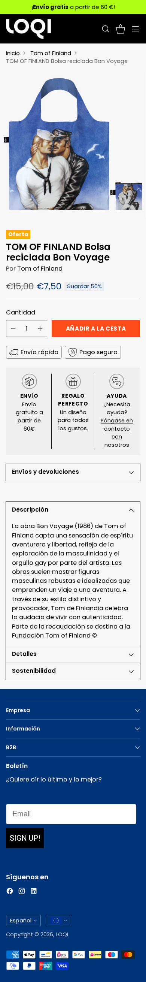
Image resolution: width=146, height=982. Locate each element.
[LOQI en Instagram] (21, 892)
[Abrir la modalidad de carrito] (120, 29)
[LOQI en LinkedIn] (33, 892)
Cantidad (20, 312)
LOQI (62, 934)
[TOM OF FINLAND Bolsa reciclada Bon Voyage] (73, 145)
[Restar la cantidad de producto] (13, 328)
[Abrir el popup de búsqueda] (105, 29)
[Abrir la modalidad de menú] (135, 29)
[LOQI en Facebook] (9, 892)
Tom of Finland (50, 53)
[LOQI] (28, 29)
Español (20, 920)
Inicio (13, 53)
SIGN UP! (25, 838)
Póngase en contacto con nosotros (117, 433)
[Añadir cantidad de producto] (40, 328)
